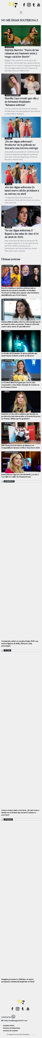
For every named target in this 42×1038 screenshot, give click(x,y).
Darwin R (32, 1034)
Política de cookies (10, 1031)
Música (7, 391)
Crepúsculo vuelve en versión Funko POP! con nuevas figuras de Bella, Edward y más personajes (19, 643)
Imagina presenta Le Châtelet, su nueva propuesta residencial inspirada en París (17, 980)
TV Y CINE (8, 138)
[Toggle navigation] (21, 12)
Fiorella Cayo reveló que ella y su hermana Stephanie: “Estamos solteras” (22, 101)
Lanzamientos (9, 481)
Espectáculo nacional (12, 95)
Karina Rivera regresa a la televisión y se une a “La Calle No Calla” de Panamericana (20, 475)
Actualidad (8, 266)
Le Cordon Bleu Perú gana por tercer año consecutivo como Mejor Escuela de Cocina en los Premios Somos (20, 384)
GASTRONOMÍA (9, 360)
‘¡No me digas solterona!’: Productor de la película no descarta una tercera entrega (21, 145)
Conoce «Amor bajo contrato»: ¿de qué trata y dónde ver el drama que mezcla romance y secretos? (20, 812)
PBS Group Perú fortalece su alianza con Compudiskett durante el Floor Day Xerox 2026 (20, 446)
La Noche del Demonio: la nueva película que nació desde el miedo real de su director (19, 354)
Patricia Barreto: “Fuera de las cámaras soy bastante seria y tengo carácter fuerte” (22, 53)
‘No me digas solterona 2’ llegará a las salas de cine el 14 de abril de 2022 (21, 233)
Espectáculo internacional (13, 299)
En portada (9, 47)
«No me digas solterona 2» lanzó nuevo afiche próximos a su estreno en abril (22, 190)
